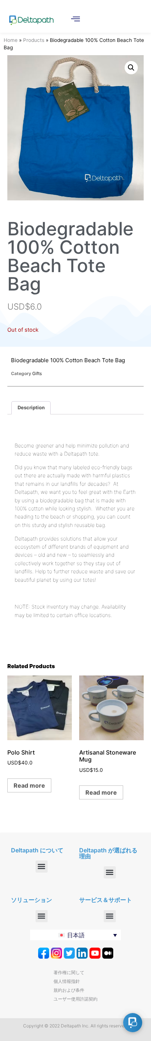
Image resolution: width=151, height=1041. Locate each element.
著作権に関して (69, 972)
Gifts (37, 373)
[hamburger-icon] (75, 19)
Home (11, 40)
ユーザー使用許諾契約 (75, 999)
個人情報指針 (67, 981)
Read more (29, 785)
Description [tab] (31, 407)
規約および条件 (69, 990)
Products (33, 40)
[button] (131, 67)
